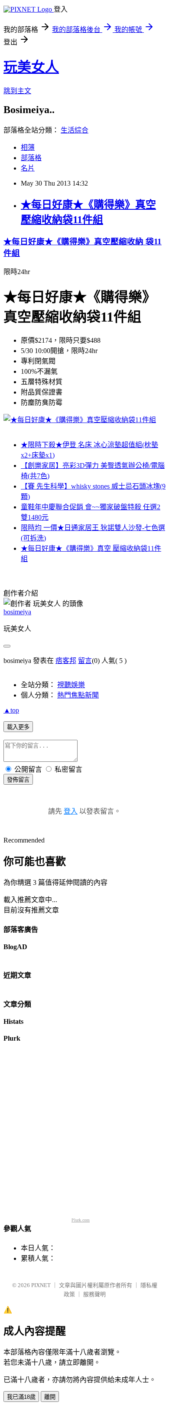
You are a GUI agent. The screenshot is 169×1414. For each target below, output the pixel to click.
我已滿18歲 (21, 1397)
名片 (28, 168)
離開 (49, 1397)
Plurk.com (81, 1220)
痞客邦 (65, 660)
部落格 (31, 157)
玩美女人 (31, 67)
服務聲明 (94, 1294)
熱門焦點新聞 (78, 695)
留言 (85, 660)
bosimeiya (17, 611)
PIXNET (41, 1285)
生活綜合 (74, 130)
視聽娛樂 (71, 684)
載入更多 (18, 727)
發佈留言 (18, 779)
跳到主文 (17, 91)
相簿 (28, 147)
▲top (11, 710)
